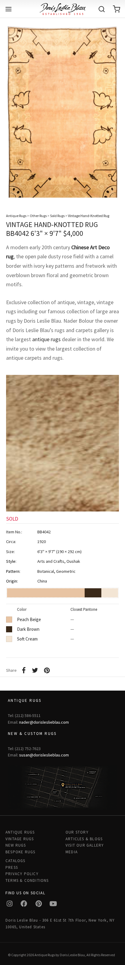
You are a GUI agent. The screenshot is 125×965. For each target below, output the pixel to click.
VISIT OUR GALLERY (85, 845)
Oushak (73, 561)
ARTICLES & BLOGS (84, 838)
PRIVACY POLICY (22, 873)
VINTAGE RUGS (19, 838)
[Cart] (116, 9)
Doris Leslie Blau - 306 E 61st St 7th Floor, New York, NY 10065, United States (60, 923)
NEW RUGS (15, 845)
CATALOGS (15, 860)
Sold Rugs (57, 215)
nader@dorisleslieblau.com (44, 722)
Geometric (66, 571)
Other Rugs (38, 215)
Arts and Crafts (50, 561)
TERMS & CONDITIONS (27, 880)
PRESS (11, 867)
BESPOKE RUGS (20, 852)
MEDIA (72, 852)
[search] (101, 9)
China (42, 581)
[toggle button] (8, 9)
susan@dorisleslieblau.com (44, 755)
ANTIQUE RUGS (20, 832)
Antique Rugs (16, 215)
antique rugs (46, 339)
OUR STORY (77, 832)
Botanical (45, 571)
